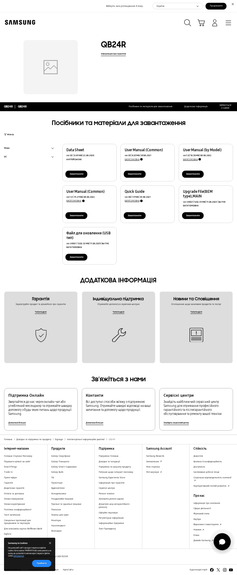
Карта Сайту (68, 570)
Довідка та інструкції (109, 461)
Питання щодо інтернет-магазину (116, 472)
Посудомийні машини (62, 498)
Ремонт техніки (106, 493)
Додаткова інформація (196, 106)
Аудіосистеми (57, 488)
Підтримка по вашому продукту (115, 466)
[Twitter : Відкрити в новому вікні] (218, 570)
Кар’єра (197, 519)
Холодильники (58, 493)
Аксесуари (56, 530)
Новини (197, 529)
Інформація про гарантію (113, 53)
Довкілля (198, 456)
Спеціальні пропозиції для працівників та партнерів (17, 522)
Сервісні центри (107, 488)
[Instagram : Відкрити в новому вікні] (225, 570)
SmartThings (10, 466)
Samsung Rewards (155, 456)
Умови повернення (13, 498)
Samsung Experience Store (112, 477)
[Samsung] (18, 22)
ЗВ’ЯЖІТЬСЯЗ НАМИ (225, 107)
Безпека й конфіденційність (207, 461)
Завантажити (76, 173)
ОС (5, 157)
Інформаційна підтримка (111, 523)
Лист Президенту (107, 528)
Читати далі (41, 311)
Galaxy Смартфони (60, 456)
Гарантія (8, 482)
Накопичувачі (58, 525)
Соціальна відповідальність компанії (212, 477)
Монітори (56, 520)
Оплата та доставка (14, 493)
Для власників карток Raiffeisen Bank (23, 528)
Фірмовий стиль (201, 513)
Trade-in (8, 472)
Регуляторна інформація (111, 517)
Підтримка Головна (108, 456)
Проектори (56, 482)
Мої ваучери (153, 472)
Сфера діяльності (202, 508)
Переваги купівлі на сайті (17, 461)
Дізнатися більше (17, 422)
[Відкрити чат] (222, 541)
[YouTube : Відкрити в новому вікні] (231, 570)
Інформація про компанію (206, 503)
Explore (7, 533)
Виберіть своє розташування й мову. (124, 6)
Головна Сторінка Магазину (18, 456)
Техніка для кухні (60, 514)
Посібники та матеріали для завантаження (151, 106)
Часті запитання (12, 514)
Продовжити (216, 5)
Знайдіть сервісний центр (176, 422)
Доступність (199, 466)
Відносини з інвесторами (206, 524)
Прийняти (42, 563)
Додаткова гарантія (14, 488)
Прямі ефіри (10, 477)
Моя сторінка (153, 466)
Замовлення (153, 461)
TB (52, 477)
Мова (7, 149)
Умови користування (14, 504)
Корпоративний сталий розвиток (210, 485)
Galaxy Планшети (60, 461)
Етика (196, 535)
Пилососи (56, 509)
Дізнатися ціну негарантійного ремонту (114, 505)
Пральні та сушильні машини (66, 504)
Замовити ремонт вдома (111, 498)
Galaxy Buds (57, 472)
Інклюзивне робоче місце (206, 472)
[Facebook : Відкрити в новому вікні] (212, 570)
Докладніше (19, 556)
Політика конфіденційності (17, 509)
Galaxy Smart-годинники (64, 466)
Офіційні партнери (108, 512)
